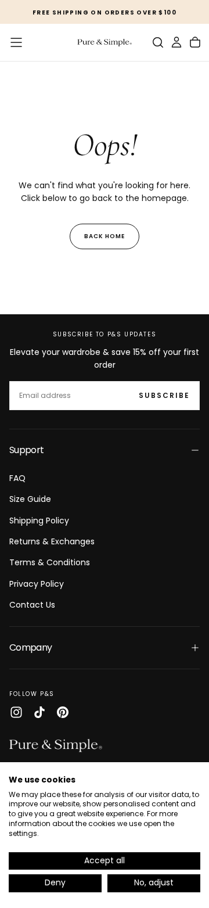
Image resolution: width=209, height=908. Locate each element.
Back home (104, 236)
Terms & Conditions (49, 562)
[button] (16, 42)
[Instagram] (16, 712)
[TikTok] (39, 712)
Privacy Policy (36, 584)
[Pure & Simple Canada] (55, 745)
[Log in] (176, 42)
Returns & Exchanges (52, 541)
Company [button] (30, 647)
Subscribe (164, 395)
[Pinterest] (63, 712)
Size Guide (30, 499)
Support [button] (26, 450)
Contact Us (32, 605)
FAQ (17, 478)
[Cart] (195, 42)
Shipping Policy (39, 520)
